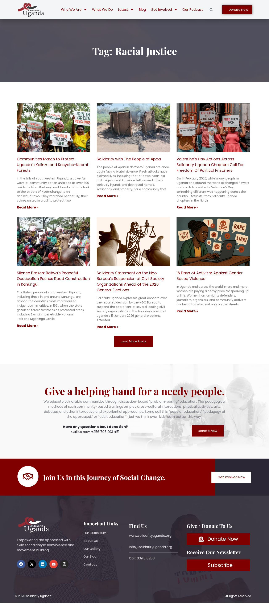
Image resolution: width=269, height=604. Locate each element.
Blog (142, 9)
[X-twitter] (32, 564)
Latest (123, 9)
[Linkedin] (42, 564)
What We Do (102, 9)
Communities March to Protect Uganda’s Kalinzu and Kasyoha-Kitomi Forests (52, 164)
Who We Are (71, 9)
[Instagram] (64, 564)
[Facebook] (21, 564)
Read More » (27, 207)
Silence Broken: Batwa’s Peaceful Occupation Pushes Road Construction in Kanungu (53, 278)
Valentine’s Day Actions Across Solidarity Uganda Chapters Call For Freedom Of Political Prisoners (210, 164)
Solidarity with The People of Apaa (129, 159)
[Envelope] (53, 564)
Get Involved (161, 9)
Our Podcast (192, 9)
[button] (211, 10)
